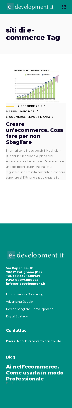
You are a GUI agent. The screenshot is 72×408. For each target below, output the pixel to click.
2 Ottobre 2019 (30, 106)
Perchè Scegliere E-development (30, 309)
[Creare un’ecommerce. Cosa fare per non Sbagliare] (36, 85)
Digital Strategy (17, 316)
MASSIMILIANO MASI (20, 111)
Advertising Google (20, 301)
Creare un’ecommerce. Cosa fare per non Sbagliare (34, 133)
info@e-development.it (25, 284)
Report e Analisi (40, 116)
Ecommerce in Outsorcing (24, 294)
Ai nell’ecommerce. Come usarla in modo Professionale (35, 373)
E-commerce (16, 116)
